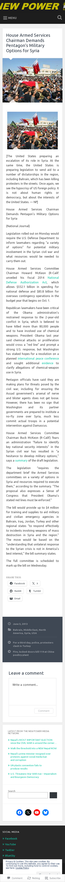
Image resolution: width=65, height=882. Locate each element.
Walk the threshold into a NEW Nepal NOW (33, 748)
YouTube (10, 844)
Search (11, 791)
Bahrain (17, 629)
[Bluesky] (45, 812)
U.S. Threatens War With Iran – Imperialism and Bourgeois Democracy (33, 775)
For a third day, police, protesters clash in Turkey (33, 644)
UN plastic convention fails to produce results (26, 767)
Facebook (11, 838)
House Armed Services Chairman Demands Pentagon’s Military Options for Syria (28, 43)
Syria (27, 633)
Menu (12, 18)
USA (34, 633)
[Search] (53, 795)
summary (21, 460)
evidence (47, 363)
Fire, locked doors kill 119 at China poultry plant (33, 653)
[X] (28, 812)
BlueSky (10, 855)
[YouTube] (37, 812)
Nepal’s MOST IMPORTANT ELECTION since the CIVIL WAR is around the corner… (33, 741)
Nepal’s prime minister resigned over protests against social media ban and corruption (30, 756)
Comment (43, 710)
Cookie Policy (22, 868)
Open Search (59, 18)
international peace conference (38, 358)
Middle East (30, 629)
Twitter (9, 850)
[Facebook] (19, 812)
